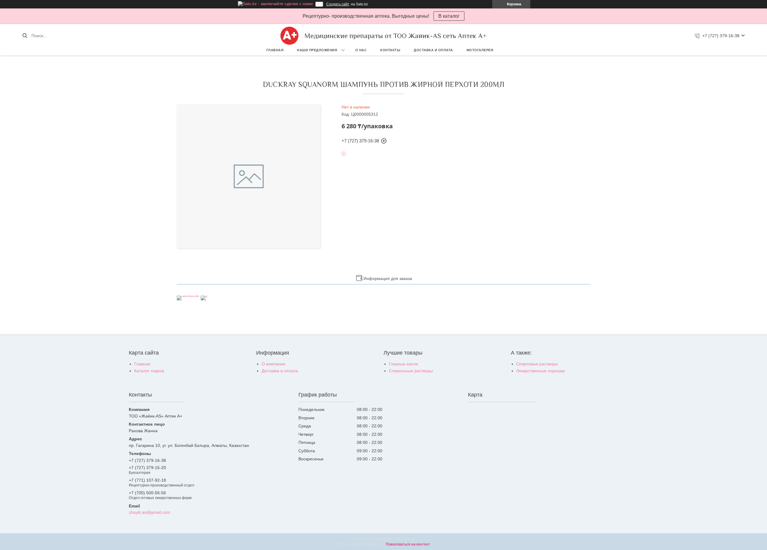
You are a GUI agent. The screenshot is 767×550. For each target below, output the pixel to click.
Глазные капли (403, 363)
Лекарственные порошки (540, 370)
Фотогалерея (479, 50)
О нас (361, 50)
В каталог (449, 16)
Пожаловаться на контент (408, 544)
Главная (275, 50)
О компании (273, 363)
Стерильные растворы (411, 370)
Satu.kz (410, 539)
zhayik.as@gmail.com (149, 512)
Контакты (390, 50)
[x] (204, 295)
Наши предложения (317, 50)
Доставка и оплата (433, 50)
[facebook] (188, 295)
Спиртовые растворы (537, 363)
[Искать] (24, 35)
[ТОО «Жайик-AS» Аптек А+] (289, 36)
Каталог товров (149, 370)
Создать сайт (337, 4)
